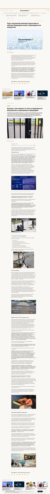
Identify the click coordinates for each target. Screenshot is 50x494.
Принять (40, 491)
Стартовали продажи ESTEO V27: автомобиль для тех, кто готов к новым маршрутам (36, 15)
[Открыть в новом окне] (11, 83)
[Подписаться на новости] (27, 83)
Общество (12, 18)
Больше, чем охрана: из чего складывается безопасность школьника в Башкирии (11, 15)
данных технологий (16, 492)
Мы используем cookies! (10, 490)
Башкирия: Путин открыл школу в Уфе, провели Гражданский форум (23, 15)
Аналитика (12, 103)
